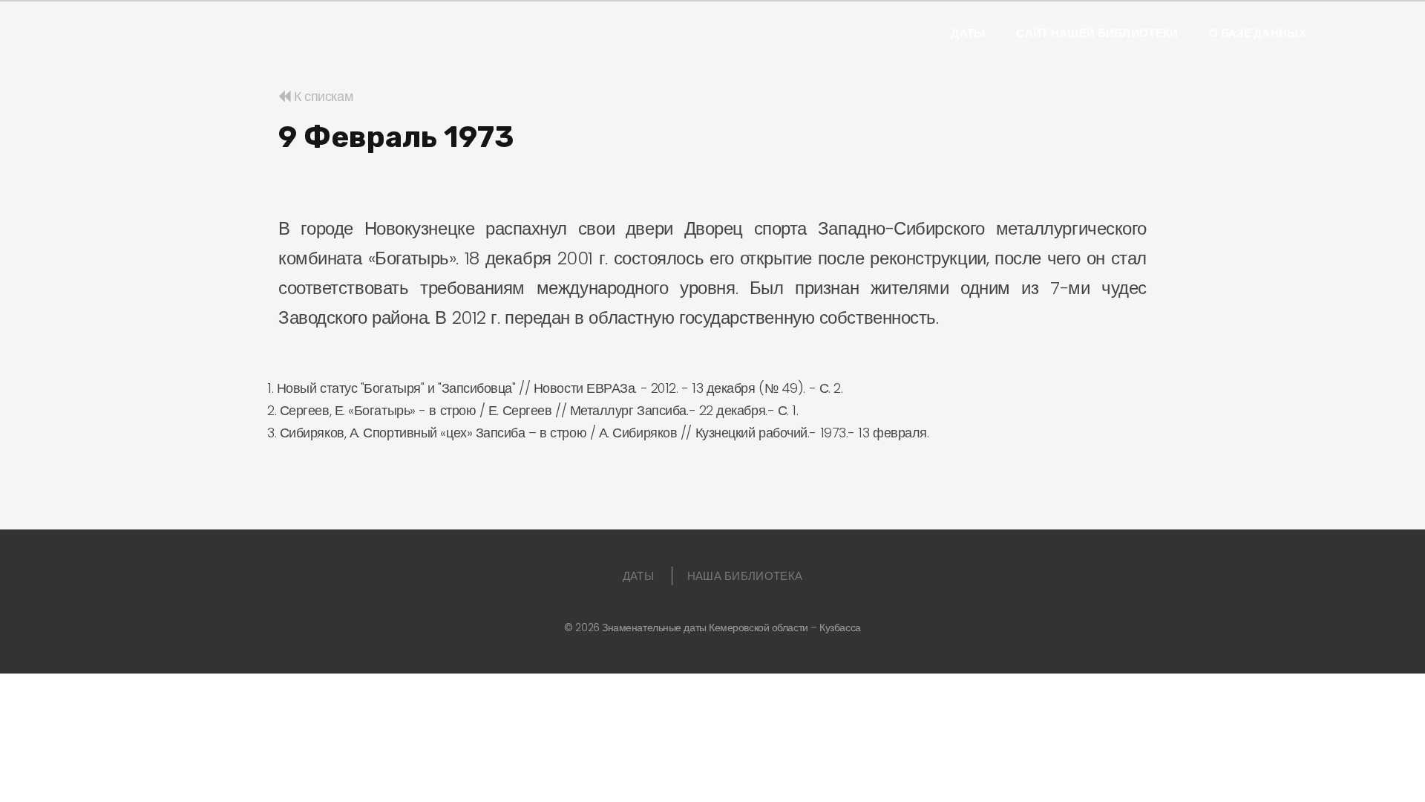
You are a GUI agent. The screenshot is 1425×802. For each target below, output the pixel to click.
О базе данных (1257, 33)
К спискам (322, 96)
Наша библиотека (745, 576)
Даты (968, 33)
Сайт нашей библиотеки (1097, 33)
